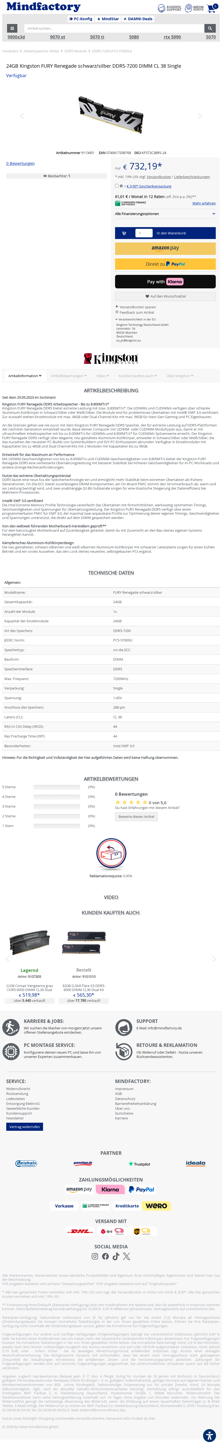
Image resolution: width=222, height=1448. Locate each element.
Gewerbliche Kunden (23, 1108)
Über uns (122, 1108)
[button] (12, 28)
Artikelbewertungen (67, 375)
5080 (134, 37)
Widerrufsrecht (18, 1088)
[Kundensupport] (170, 7)
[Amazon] (80, 1189)
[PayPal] (142, 1189)
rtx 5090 (172, 37)
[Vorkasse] (65, 1205)
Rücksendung (17, 1093)
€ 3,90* (149, 186)
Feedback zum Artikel (136, 312)
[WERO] (157, 1205)
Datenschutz (125, 1098)
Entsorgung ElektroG (23, 1103)
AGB (118, 1093)
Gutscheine (124, 1113)
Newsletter (15, 1118)
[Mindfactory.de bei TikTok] (116, 1256)
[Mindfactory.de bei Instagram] (95, 1256)
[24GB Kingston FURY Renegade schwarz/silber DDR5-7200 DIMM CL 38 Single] (111, 115)
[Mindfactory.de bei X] (126, 1256)
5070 (211, 37)
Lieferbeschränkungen (192, 176)
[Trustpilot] (139, 1163)
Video (101, 375)
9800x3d (16, 37)
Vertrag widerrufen (24, 1126)
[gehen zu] (2, 764)
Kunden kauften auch (136, 375)
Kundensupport (19, 1113)
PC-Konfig (82, 18)
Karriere (121, 1118)
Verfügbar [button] (16, 75)
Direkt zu (156, 264)
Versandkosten (159, 176)
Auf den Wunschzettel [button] (168, 296)
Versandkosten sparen (137, 307)
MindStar (110, 18)
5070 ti (97, 37)
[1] (165, 249)
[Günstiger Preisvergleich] (83, 1163)
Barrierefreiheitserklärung (135, 1103)
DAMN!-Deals (139, 18)
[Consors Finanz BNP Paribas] (96, 1205)
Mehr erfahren (204, 203)
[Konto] (194, 8)
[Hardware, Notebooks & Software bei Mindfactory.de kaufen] (64, 7)
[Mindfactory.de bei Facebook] (105, 1256)
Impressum (124, 1088)
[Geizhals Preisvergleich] (26, 1163)
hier (152, 1418)
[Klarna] (111, 1189)
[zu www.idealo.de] (195, 1163)
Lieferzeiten (15, 1098)
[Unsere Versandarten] (110, 1230)
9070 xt (57, 37)
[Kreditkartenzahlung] (126, 1205)
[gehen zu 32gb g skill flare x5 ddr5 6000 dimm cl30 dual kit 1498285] (84, 962)
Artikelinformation (23, 375)
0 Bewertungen (20, 163)
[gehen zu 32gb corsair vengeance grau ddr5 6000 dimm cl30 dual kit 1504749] (29, 962)
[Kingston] (111, 358)
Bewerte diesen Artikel (136, 816)
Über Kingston (178, 375)
